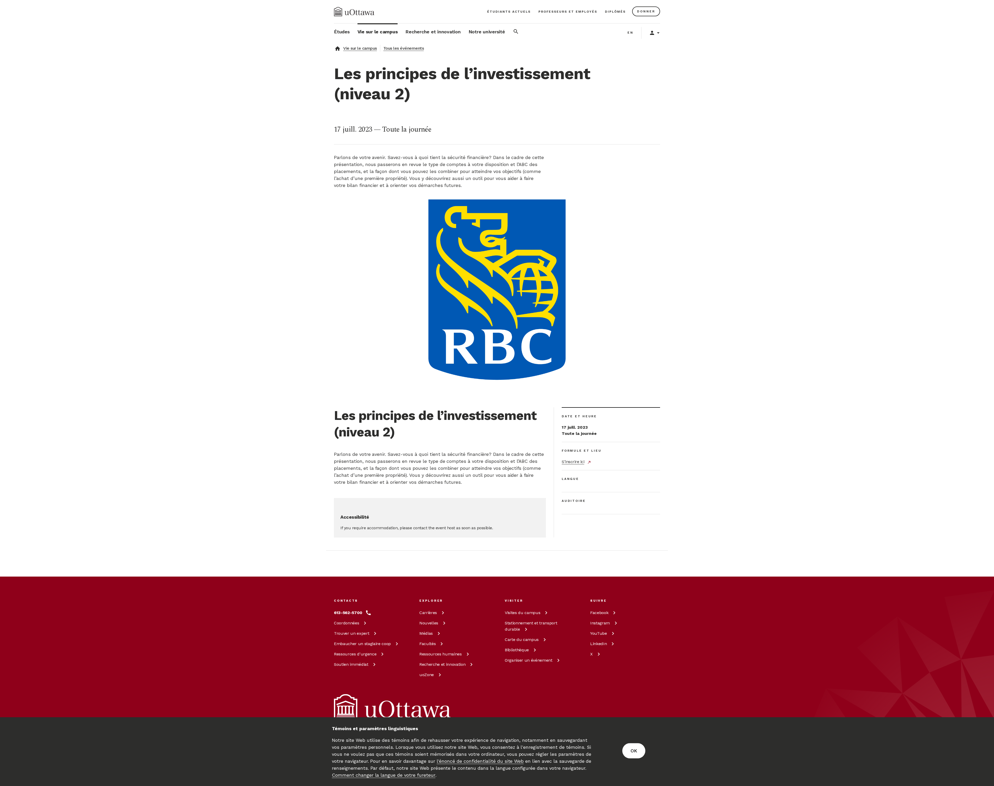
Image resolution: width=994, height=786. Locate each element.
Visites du (522, 612)
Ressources (355, 654)
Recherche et (442, 664)
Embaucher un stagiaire (362, 643)
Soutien (351, 664)
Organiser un (528, 660)
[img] (354, 11)
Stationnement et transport (531, 626)
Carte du (522, 639)
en (630, 32)
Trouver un (351, 633)
